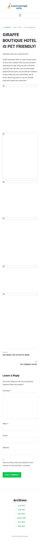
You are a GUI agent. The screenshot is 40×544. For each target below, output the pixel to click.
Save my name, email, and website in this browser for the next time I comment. (18, 464)
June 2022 (21, 522)
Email (5, 436)
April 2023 (21, 514)
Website (6, 448)
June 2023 (21, 505)
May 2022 (21, 526)
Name (5, 424)
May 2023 (21, 510)
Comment (7, 391)
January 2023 (21, 518)
